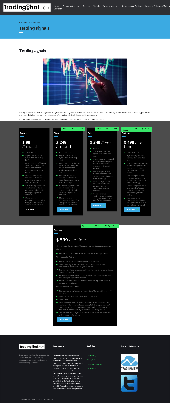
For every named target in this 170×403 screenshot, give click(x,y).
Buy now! (30, 209)
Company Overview (71, 6)
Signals (96, 6)
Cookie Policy (91, 356)
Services (86, 6)
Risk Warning (91, 368)
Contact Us (58, 9)
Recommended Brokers (132, 6)
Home (56, 6)
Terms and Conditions (94, 364)
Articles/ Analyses (110, 6)
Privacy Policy (91, 360)
